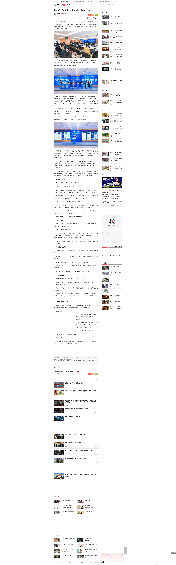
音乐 (117, 246)
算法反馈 (96, 379)
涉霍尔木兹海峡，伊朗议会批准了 (74, 383)
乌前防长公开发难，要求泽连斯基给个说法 (76, 409)
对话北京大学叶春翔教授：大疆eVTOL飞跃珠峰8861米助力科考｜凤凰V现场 (112, 195)
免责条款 (96, 562)
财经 (71, 1)
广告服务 (81, 562)
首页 (55, 1)
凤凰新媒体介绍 (62, 562)
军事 (91, 1)
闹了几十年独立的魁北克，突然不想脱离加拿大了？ (79, 450)
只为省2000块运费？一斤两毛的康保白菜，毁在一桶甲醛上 (81, 391)
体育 (77, 1)
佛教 (100, 1)
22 (97, 454)
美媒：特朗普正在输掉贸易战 (73, 442)
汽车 (83, 1)
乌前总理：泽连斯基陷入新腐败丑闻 (75, 434)
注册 (113, 1)
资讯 (58, 1)
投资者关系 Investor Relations (72, 562)
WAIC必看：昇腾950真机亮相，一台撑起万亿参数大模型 (112, 191)
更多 (109, 1)
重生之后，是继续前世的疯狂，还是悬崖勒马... (117, 257)
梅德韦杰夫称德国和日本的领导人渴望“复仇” (77, 458)
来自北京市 (64, 14)
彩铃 (119, 246)
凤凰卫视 (67, 1)
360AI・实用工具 (92, 18)
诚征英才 (86, 562)
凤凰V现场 (105, 174)
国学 (103, 1)
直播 (64, 1)
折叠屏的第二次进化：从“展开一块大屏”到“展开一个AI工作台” (112, 202)
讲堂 (115, 246)
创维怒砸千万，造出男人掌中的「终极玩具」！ (65, 371)
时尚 (80, 1)
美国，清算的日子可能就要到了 (73, 417)
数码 (106, 1)
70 (97, 462)
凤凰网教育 (59, 13)
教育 (67, 4)
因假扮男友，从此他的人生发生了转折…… (106, 256)
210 (97, 420)
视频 (61, 1)
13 (97, 446)
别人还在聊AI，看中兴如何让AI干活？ (111, 199)
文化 (94, 1)
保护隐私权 (91, 562)
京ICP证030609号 (112, 562)
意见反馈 (101, 562)
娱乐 (74, 1)
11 (97, 413)
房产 (86, 1)
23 (97, 438)
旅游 (97, 1)
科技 (89, 1)
